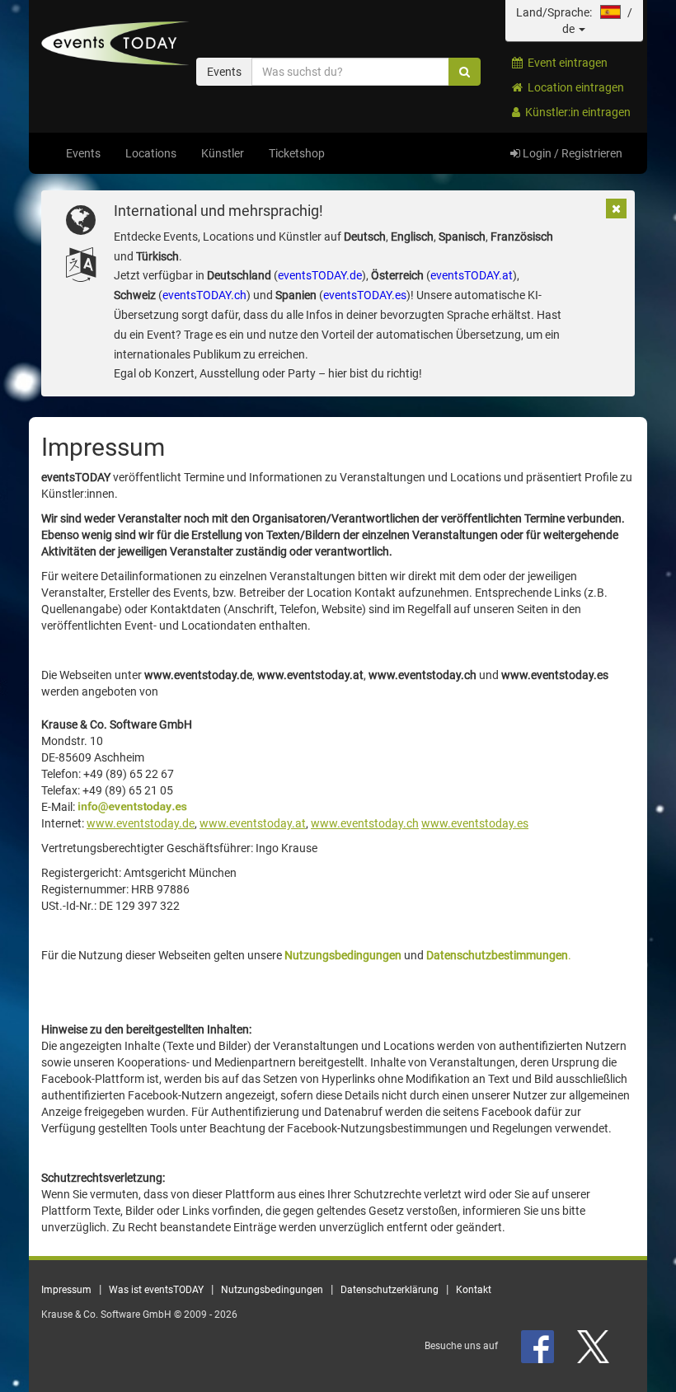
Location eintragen (573, 87)
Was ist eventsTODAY (156, 1290)
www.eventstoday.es (474, 823)
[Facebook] (538, 1346)
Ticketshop (297, 153)
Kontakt (473, 1290)
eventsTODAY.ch (204, 295)
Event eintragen (565, 62)
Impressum (66, 1290)
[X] (594, 1346)
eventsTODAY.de (320, 275)
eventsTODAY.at (471, 275)
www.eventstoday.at (253, 823)
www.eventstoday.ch (365, 823)
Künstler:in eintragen (575, 112)
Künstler (222, 153)
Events (83, 153)
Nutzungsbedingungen (272, 1290)
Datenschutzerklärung (389, 1290)
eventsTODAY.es (364, 295)
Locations (150, 153)
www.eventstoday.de (141, 823)
